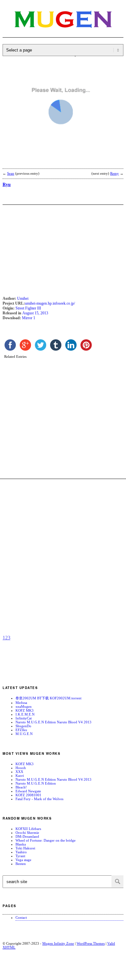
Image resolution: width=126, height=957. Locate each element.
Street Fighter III (28, 308)
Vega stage (23, 860)
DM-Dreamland (27, 836)
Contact (21, 917)
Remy (114, 173)
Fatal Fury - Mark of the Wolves (39, 799)
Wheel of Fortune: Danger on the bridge (46, 840)
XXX (19, 772)
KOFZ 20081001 (28, 795)
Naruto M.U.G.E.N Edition (36, 783)
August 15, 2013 (35, 313)
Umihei (22, 298)
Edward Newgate (28, 791)
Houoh (21, 768)
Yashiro (21, 852)
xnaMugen (24, 706)
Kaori (20, 775)
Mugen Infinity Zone (58, 943)
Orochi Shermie (27, 832)
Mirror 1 (28, 318)
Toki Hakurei (25, 848)
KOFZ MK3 (25, 710)
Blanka (21, 844)
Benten (21, 864)
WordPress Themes (91, 943)
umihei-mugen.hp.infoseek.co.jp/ (50, 303)
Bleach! (21, 787)
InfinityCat (24, 718)
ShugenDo (23, 726)
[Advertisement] (54, 162)
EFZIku (21, 730)
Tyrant (20, 856)
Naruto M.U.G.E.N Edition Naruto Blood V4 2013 (53, 722)
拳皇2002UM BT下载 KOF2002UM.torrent (48, 698)
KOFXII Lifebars (28, 829)
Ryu (7, 184)
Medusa (21, 703)
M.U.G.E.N (24, 734)
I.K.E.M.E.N (25, 714)
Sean (10, 173)
